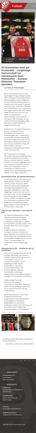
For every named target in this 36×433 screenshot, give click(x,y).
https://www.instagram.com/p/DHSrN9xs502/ (20, 90)
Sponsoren (9, 61)
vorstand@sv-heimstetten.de (12, 409)
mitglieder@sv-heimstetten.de (12, 415)
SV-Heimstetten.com (18, 424)
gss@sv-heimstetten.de (10, 398)
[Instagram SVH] (25, 360)
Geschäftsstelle (24, 59)
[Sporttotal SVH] (29, 360)
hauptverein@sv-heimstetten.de (13, 390)
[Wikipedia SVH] (34, 360)
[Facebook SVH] (21, 360)
